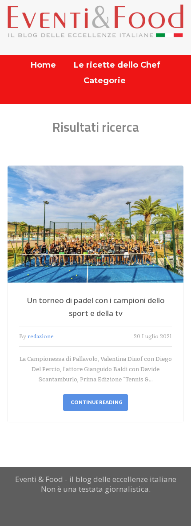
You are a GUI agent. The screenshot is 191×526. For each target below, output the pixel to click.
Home (43, 65)
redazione (41, 336)
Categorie (105, 80)
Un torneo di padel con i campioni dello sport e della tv (96, 306)
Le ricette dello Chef (117, 65)
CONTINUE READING (97, 402)
